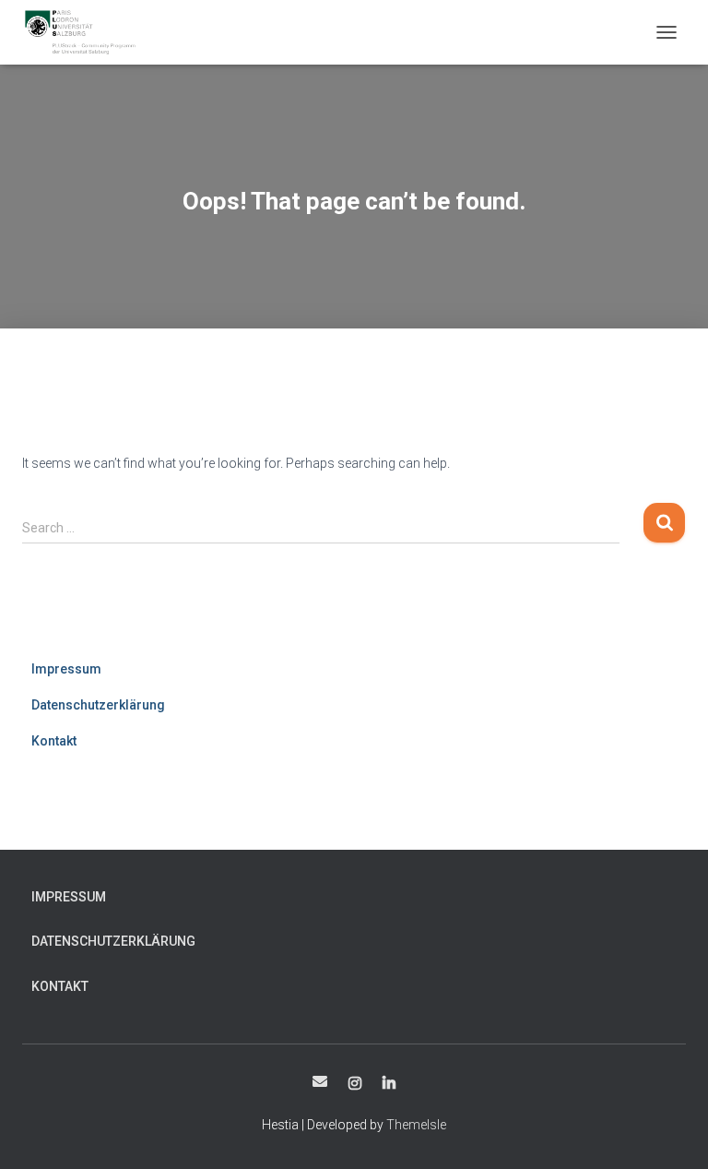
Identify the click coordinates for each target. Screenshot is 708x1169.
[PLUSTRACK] (86, 32)
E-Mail (319, 1081)
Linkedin (389, 1084)
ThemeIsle (416, 1124)
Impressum (66, 669)
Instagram (355, 1084)
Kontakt (54, 741)
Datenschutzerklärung (98, 705)
